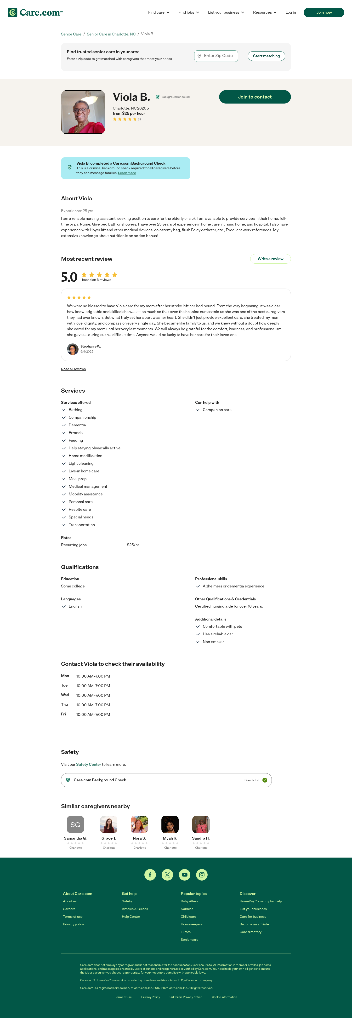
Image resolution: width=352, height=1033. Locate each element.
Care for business (253, 917)
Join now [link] (324, 12)
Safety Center (88, 764)
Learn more (127, 173)
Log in (291, 12)
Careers (69, 909)
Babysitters (189, 901)
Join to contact (255, 97)
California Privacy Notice (186, 997)
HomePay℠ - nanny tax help (261, 901)
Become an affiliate (254, 924)
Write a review (271, 258)
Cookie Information (224, 997)
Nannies (187, 909)
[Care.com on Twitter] (167, 875)
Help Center (131, 917)
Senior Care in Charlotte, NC (111, 34)
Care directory (250, 932)
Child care (188, 917)
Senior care (189, 940)
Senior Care (71, 34)
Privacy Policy (150, 997)
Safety (127, 901)
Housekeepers (192, 924)
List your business (253, 909)
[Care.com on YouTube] (184, 875)
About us (70, 901)
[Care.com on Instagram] (202, 875)
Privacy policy (73, 924)
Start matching (266, 56)
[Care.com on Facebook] (150, 875)
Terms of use (73, 917)
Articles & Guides (135, 909)
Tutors (186, 932)
